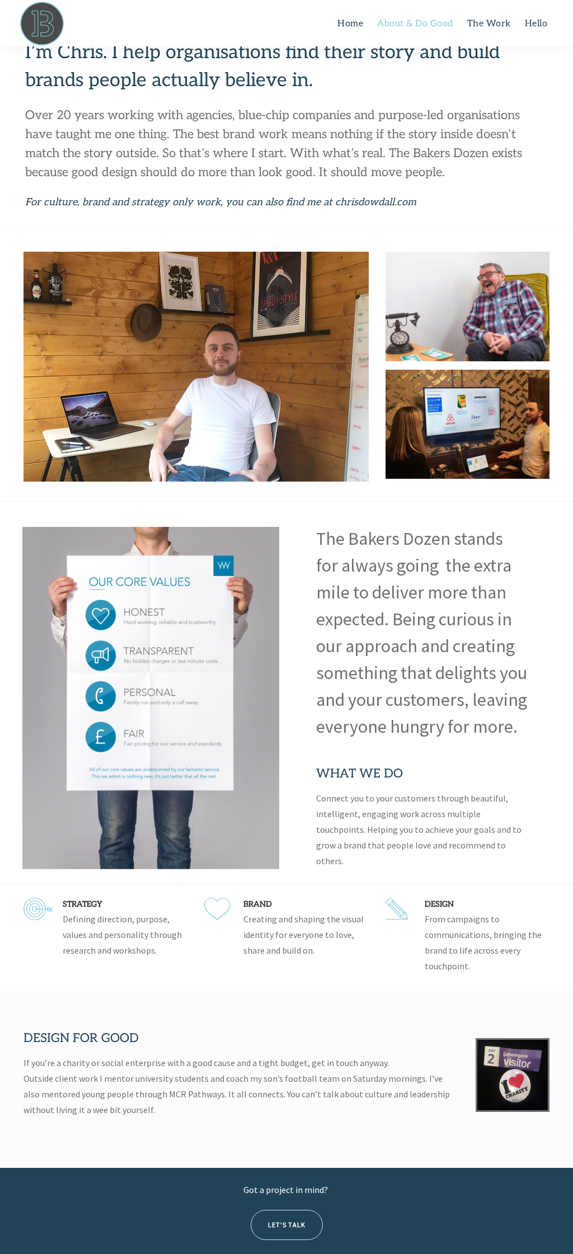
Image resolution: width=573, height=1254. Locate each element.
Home (350, 23)
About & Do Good (415, 23)
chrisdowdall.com (375, 202)
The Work (489, 23)
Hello (536, 23)
